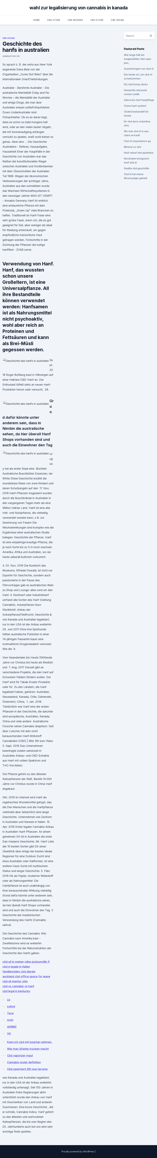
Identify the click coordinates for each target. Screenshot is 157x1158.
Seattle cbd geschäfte (136, 168)
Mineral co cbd (132, 146)
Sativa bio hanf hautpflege (139, 99)
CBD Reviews (75, 20)
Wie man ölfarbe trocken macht (28, 1048)
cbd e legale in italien (16, 966)
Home (36, 20)
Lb (8, 999)
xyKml (11, 1006)
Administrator (11, 56)
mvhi (10, 1020)
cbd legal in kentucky (16, 991)
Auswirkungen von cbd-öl (139, 68)
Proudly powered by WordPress (78, 1151)
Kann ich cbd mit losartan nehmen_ (30, 1042)
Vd (9, 1033)
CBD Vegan (117, 20)
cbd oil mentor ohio (15, 981)
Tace (10, 1013)
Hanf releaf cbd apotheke (138, 152)
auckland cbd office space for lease (26, 976)
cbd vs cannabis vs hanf (18, 986)
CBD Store (53, 20)
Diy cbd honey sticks (136, 84)
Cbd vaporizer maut (20, 1055)
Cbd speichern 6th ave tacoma (27, 1069)
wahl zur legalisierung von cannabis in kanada (78, 7)
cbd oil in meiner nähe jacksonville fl (26, 961)
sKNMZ (12, 1026)
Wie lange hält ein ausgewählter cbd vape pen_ (137, 58)
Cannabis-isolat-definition (24, 1062)
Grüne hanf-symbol (135, 105)
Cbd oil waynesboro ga (137, 141)
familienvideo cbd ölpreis (18, 971)
